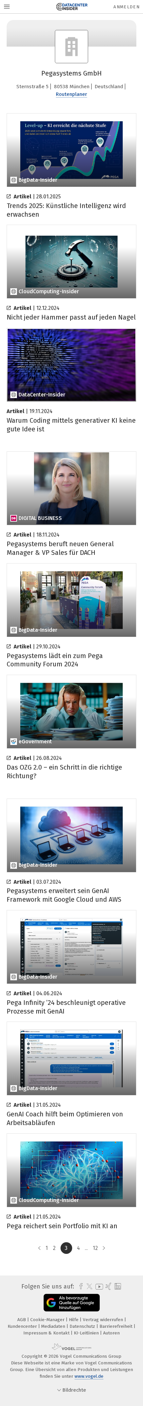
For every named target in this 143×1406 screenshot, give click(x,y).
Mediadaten (54, 1326)
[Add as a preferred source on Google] (72, 1302)
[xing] (107, 1286)
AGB (22, 1319)
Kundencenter (23, 1326)
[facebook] (79, 1286)
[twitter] (87, 1286)
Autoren (111, 1333)
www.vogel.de (88, 1376)
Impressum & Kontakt (47, 1333)
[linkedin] (117, 1287)
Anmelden (126, 7)
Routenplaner (71, 94)
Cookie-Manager (48, 1319)
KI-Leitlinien (87, 1333)
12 (95, 1248)
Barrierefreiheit (116, 1326)
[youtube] (98, 1287)
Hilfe (74, 1319)
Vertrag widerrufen (103, 1319)
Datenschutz (83, 1326)
